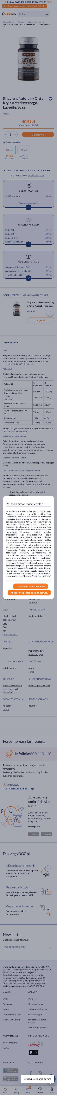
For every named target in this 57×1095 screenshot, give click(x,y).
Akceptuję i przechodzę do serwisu (29, 592)
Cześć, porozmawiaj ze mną (37, 1079)
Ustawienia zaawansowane (30, 586)
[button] (52, 1076)
